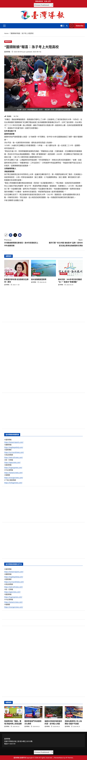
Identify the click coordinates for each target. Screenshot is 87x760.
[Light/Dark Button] (62, 26)
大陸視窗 (9, 715)
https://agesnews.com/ (12, 462)
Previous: (21, 243)
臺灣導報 (7, 52)
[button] (4, 25)
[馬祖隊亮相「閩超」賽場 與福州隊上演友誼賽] (13, 712)
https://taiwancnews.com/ (13, 473)
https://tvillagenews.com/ (13, 483)
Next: (66, 243)
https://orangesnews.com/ (13, 478)
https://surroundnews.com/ (14, 452)
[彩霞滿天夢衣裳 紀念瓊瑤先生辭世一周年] (16, 268)
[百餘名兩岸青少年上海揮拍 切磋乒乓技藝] (74, 712)
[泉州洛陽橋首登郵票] (43, 268)
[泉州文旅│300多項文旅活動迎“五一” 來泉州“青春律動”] (70, 268)
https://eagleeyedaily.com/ (13, 447)
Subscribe (79, 26)
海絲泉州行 (8, 41)
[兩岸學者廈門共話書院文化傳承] (33, 712)
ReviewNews (58, 758)
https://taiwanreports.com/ (13, 442)
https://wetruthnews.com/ (13, 457)
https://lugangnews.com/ (13, 467)
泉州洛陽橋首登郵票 (38, 279)
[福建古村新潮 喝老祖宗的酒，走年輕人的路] (54, 712)
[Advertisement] (43, 217)
